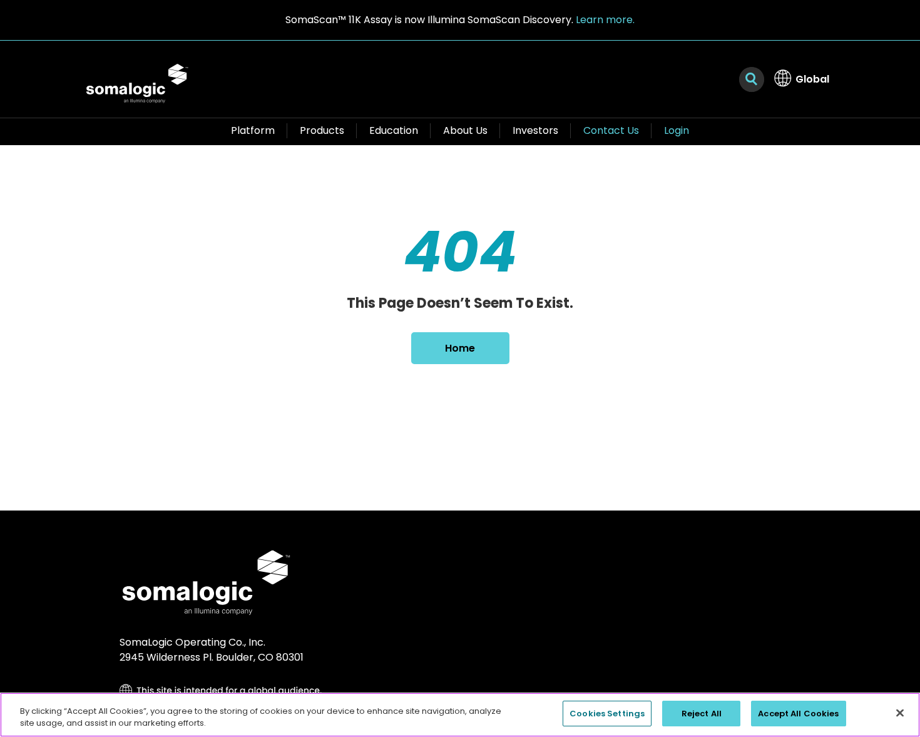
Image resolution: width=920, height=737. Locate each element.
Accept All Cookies (798, 713)
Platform (253, 130)
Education (393, 130)
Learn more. (605, 20)
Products (322, 130)
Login (676, 130)
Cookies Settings (607, 713)
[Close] (900, 712)
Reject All (702, 713)
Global (812, 79)
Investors (535, 130)
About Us (465, 130)
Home (460, 348)
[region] (460, 715)
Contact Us (611, 130)
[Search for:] (751, 79)
